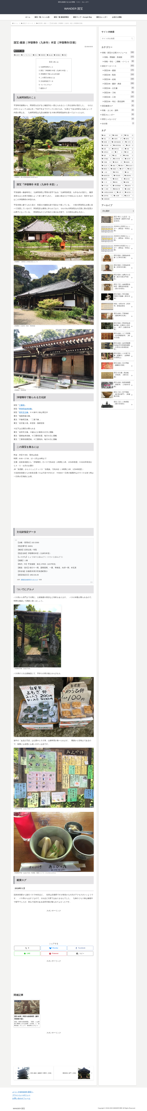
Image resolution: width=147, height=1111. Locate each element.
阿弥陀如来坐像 (25, 409)
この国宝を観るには (47, 77)
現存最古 (58, 55)
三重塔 (21, 405)
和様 (65, 55)
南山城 (50, 55)
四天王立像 (23, 412)
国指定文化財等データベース (29, 579)
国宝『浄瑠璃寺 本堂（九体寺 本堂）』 (54, 70)
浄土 (36, 55)
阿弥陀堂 (42, 55)
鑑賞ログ (43, 88)
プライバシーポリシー (21, 1095)
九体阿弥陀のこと (46, 67)
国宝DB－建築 (20, 51)
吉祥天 (18, 55)
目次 (51, 62)
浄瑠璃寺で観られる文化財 (50, 74)
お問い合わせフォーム (21, 1098)
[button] (80, 953)
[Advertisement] (54, 34)
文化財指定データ (46, 81)
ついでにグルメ (27, 55)
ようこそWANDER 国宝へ (22, 1092)
